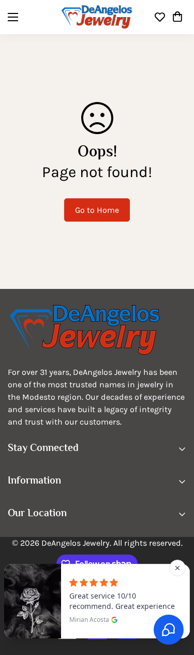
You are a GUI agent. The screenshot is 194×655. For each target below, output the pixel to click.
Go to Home (97, 210)
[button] (177, 17)
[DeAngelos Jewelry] (97, 17)
